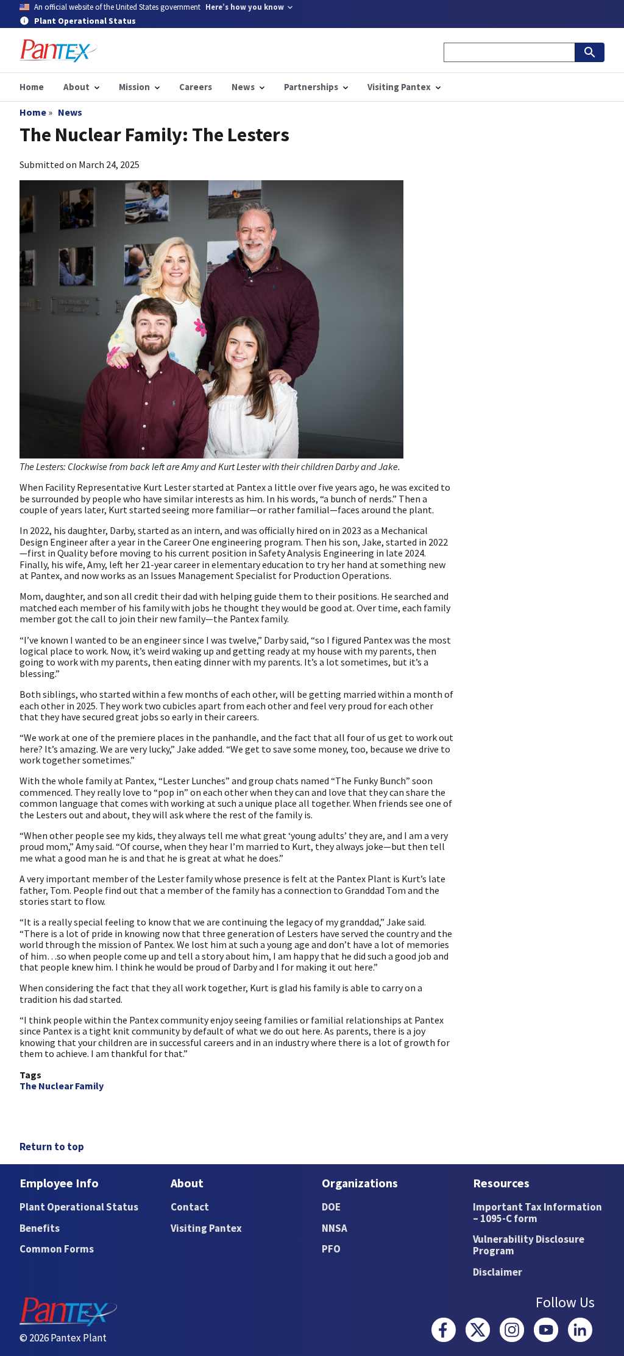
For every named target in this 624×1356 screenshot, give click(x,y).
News (70, 112)
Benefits (40, 1228)
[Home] (59, 51)
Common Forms (57, 1249)
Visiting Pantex (206, 1228)
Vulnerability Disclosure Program (528, 1244)
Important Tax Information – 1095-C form (537, 1212)
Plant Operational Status (79, 1207)
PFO (331, 1249)
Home (33, 112)
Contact (190, 1207)
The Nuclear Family (62, 1086)
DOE (331, 1207)
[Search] (589, 52)
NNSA (334, 1228)
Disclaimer (497, 1272)
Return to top (52, 1146)
